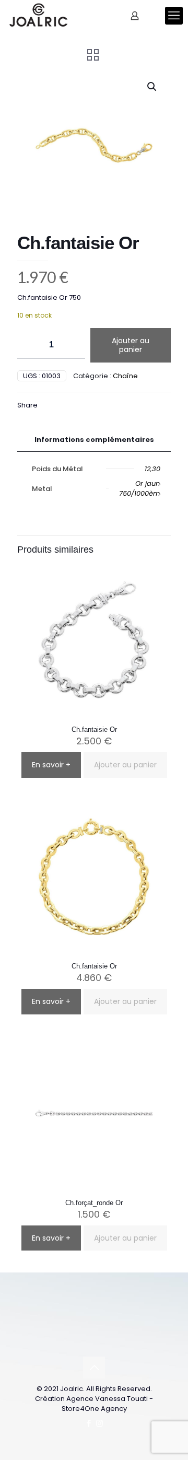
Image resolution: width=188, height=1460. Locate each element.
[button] (152, 86)
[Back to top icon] (94, 1368)
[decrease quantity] (29, 345)
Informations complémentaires (94, 440)
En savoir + (51, 765)
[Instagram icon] (99, 1423)
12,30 (152, 469)
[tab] (94, 440)
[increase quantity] (73, 345)
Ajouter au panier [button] (125, 765)
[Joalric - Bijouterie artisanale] (38, 16)
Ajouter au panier (130, 345)
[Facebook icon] (88, 1423)
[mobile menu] (174, 16)
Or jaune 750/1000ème (141, 488)
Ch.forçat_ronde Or (94, 1203)
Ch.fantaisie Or (94, 729)
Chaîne (125, 376)
